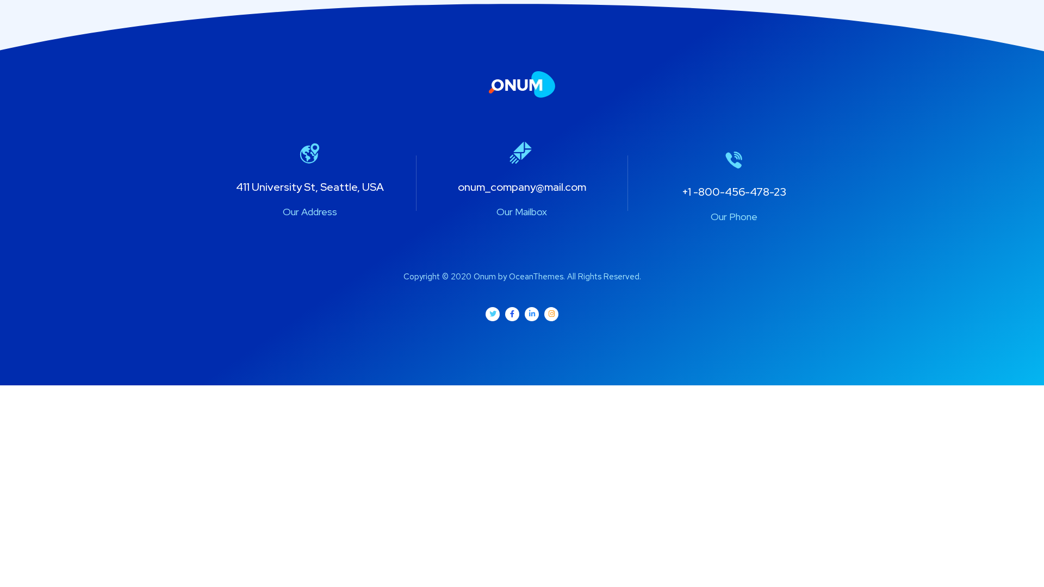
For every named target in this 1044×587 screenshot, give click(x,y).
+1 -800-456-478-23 (734, 192)
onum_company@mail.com (522, 187)
